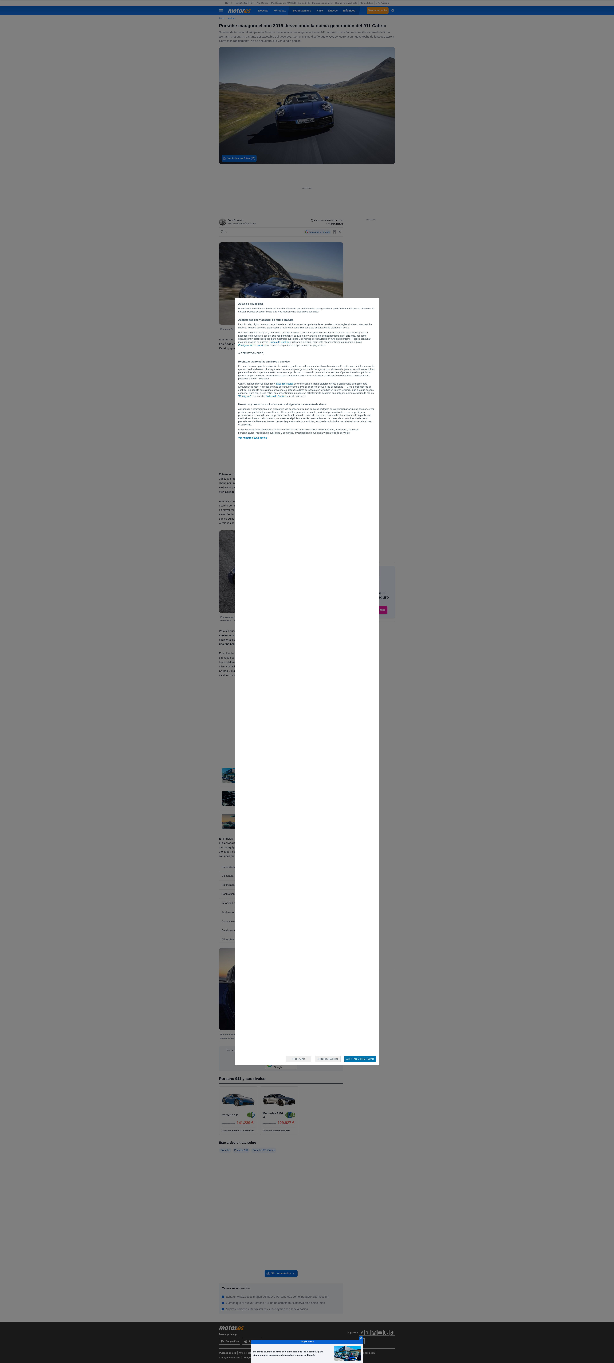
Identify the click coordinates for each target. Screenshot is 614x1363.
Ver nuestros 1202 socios (252, 437)
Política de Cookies (279, 342)
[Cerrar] (361, 1338)
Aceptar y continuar (360, 1059)
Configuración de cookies (251, 345)
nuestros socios (284, 383)
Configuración (328, 1059)
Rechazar (298, 1059)
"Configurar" (244, 396)
